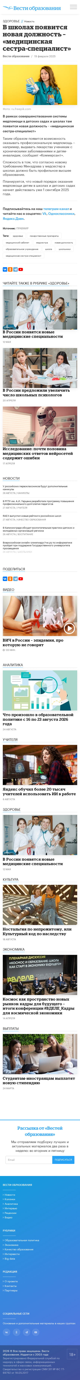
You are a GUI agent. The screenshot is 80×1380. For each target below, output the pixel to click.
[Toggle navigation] (73, 7)
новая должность (64, 242)
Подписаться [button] (63, 1160)
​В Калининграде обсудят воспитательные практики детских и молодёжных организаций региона (38, 528)
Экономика (11, 1245)
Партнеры (11, 1290)
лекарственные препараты (44, 235)
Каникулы (23, 492)
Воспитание (25, 534)
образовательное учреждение (22, 248)
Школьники (25, 551)
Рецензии (10, 1213)
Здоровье (11, 20)
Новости (10, 1194)
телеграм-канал (56, 209)
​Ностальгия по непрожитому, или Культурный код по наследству (37, 931)
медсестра (42, 242)
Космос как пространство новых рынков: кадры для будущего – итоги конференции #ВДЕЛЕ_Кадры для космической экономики (38, 1006)
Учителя (22, 507)
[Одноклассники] (10, 269)
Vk (44, 213)
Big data (10, 1258)
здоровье (18, 235)
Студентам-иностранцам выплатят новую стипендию (39, 1080)
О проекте (11, 1281)
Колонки (10, 1199)
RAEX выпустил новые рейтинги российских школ (32, 515)
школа (48, 248)
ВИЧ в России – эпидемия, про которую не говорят (33, 642)
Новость (29, 21)
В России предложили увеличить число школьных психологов (36, 392)
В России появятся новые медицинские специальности (33, 334)
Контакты (11, 1286)
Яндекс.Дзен (13, 218)
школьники (65, 248)
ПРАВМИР (22, 228)
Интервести (12, 1254)
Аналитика (11, 1203)
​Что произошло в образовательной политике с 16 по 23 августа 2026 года (38, 719)
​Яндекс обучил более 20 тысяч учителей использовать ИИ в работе (39, 791)
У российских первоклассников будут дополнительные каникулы (35, 487)
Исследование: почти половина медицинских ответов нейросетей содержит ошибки (38, 453)
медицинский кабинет (17, 242)
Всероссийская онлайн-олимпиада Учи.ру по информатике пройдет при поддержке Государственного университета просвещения (37, 545)
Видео (8, 1217)
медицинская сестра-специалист (23, 255)
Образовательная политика (22, 1240)
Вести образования (16, 56)
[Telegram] (15, 269)
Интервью (11, 1208)
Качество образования (31, 519)
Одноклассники (61, 213)
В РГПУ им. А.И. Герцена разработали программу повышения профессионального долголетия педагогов (38, 502)
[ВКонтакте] (5, 269)
